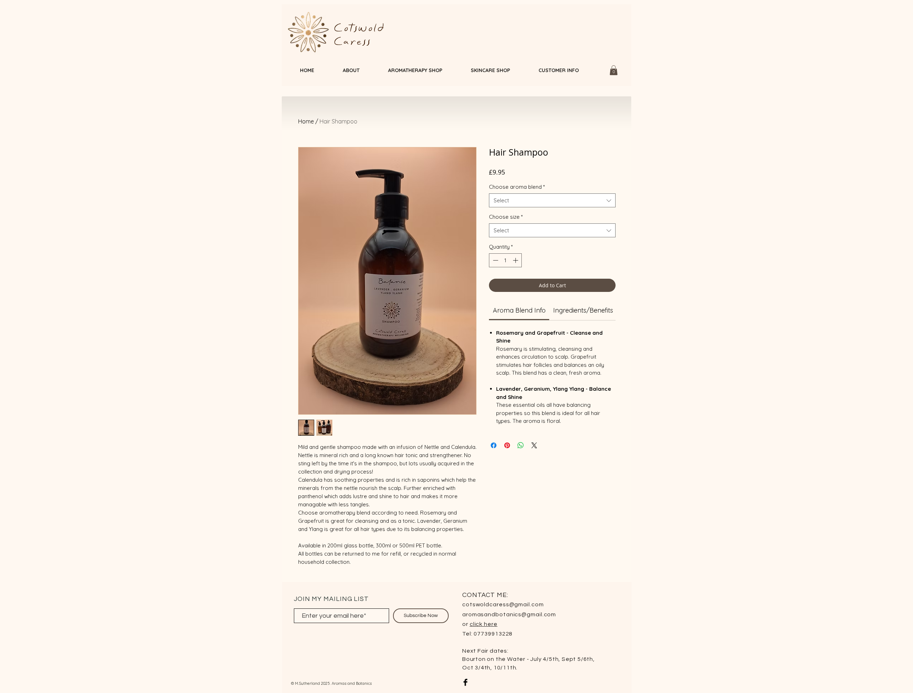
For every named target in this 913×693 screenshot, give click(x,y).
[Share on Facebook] (493, 445)
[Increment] (516, 260)
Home (306, 121)
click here (484, 624)
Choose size (506, 216)
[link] (519, 310)
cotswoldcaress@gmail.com (503, 604)
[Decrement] (495, 260)
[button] (613, 70)
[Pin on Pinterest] (507, 445)
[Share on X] (534, 445)
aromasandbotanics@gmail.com (509, 614)
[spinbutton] (505, 260)
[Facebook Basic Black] (465, 682)
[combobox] (552, 200)
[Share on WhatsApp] (520, 445)
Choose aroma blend (517, 186)
